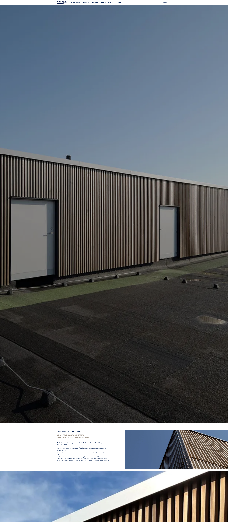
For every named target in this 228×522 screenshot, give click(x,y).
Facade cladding (75, 2)
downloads (111, 2)
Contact (119, 2)
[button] (165, 2)
